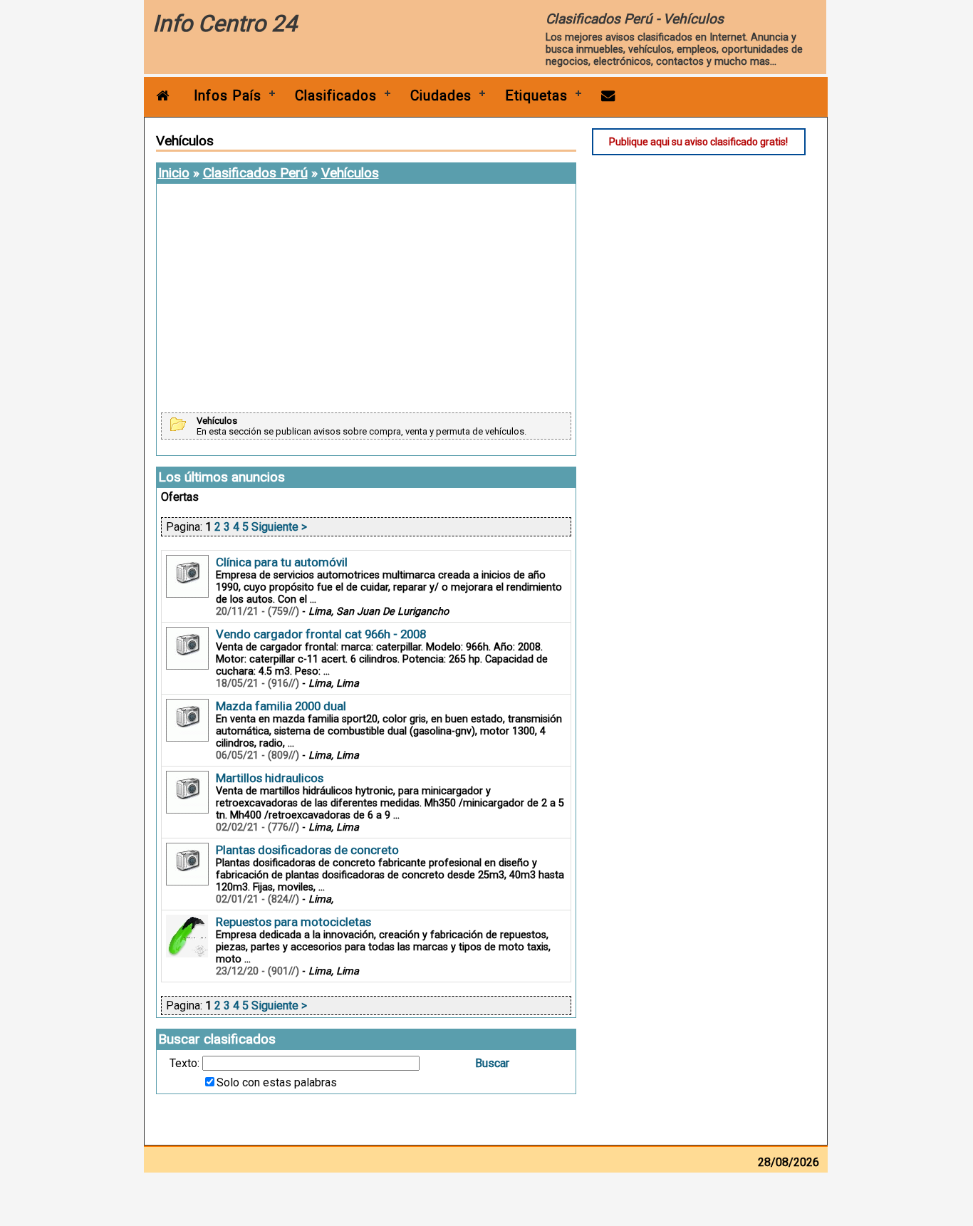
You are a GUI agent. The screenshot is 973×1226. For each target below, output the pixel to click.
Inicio (173, 173)
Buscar (492, 1063)
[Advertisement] (366, 299)
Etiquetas (536, 96)
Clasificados (336, 96)
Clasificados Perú (255, 173)
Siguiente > (279, 527)
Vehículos (350, 173)
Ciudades (441, 96)
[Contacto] (608, 96)
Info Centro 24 (224, 23)
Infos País (227, 96)
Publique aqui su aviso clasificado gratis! (698, 141)
